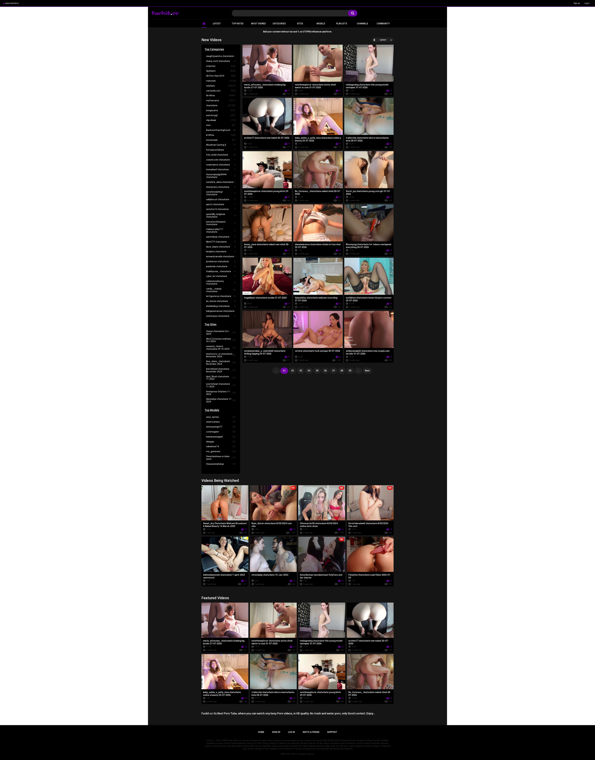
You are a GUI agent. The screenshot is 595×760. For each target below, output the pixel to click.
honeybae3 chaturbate (221, 169)
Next (367, 370)
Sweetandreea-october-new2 (221, 457)
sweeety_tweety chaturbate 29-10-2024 (221, 347)
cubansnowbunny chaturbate (221, 282)
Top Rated (237, 23)
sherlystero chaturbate (221, 187)
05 (317, 370)
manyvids (221, 81)
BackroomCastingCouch (221, 130)
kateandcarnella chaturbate (221, 256)
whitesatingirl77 (221, 427)
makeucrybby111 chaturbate (221, 230)
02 (292, 370)
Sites (300, 23)
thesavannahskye (221, 464)
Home (261, 732)
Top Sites (210, 324)
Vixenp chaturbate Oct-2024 (221, 332)
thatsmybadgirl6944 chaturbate (221, 175)
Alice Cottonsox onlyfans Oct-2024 (221, 340)
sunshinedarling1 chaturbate (221, 193)
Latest (217, 23)
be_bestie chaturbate (221, 301)
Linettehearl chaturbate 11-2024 (221, 385)
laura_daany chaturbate (221, 246)
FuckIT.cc (294, 754)
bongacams (221, 110)
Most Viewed (258, 23)
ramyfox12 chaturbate (221, 209)
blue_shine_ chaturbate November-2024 (221, 362)
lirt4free (221, 135)
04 (309, 370)
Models (321, 23)
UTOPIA (307, 31)
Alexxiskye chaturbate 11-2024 (221, 400)
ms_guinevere (221, 451)
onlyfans (221, 86)
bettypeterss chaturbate (221, 296)
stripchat (221, 66)
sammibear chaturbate (221, 237)
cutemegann (221, 431)
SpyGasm (221, 71)
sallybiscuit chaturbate (221, 199)
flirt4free (221, 95)
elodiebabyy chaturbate (221, 306)
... (358, 370)
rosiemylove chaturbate (221, 164)
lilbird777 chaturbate (221, 242)
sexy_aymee (221, 417)
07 (333, 370)
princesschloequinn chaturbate (221, 223)
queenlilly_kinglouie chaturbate (221, 215)
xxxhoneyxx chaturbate (221, 316)
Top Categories (214, 49)
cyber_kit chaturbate (221, 276)
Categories (279, 23)
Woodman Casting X (221, 145)
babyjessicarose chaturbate (221, 311)
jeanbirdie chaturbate (221, 266)
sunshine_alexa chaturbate (221, 182)
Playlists (341, 23)
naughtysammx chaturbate (221, 56)
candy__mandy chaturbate (221, 290)
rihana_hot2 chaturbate (221, 61)
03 (301, 370)
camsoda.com (221, 90)
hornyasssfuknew (221, 150)
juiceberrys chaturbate (221, 261)
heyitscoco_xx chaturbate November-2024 (221, 355)
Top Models (212, 410)
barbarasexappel (221, 436)
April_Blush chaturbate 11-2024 (221, 377)
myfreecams (221, 100)
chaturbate (221, 105)
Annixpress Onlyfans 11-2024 (221, 392)
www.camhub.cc (12, 3)
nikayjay (221, 441)
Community (383, 23)
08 (342, 370)
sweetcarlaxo (221, 422)
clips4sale (221, 120)
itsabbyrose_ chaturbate (221, 271)
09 (350, 370)
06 (325, 370)
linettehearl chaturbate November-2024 (221, 370)
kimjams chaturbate (221, 251)
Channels (362, 23)
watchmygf (221, 115)
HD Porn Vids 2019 (221, 76)
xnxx (221, 125)
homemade (221, 140)
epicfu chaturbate (221, 204)
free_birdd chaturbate (221, 155)
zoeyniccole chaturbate (221, 159)
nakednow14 (221, 446)
